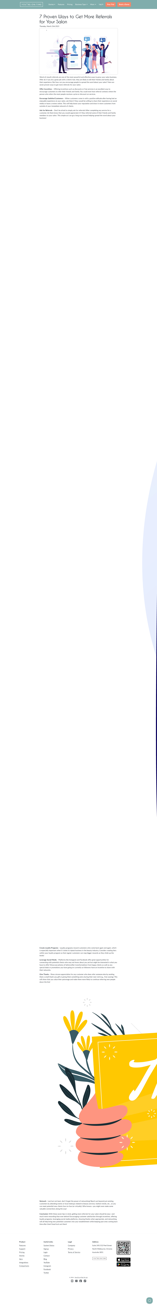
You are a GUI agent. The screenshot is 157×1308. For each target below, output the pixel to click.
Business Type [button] (80, 4)
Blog (45, 1259)
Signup (46, 1249)
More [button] (92, 4)
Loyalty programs (66, 948)
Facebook (47, 1269)
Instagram (47, 1266)
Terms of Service (74, 1252)
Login (46, 1252)
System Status (49, 1245)
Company (71, 1245)
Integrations (23, 1262)
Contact (47, 1256)
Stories (21, 1256)
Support (22, 1249)
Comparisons (24, 1266)
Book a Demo (124, 4)
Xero (21, 1259)
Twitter (46, 1273)
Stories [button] (51, 4)
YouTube (47, 1262)
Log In (101, 4)
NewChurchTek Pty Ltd (81, 1277)
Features (61, 4)
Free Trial (110, 4)
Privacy (70, 1249)
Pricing (69, 4)
